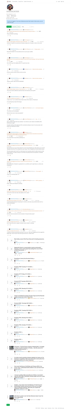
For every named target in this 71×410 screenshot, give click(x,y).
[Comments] (11, 297)
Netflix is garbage (39, 180)
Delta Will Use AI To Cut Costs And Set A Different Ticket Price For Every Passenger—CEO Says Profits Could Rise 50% (25, 60)
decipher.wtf (16, 275)
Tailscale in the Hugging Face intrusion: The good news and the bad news (19, 145)
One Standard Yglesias (39, 107)
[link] (38, 31)
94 (15, 371)
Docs (53, 408)
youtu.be (15, 241)
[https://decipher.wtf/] (11, 268)
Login (59, 1)
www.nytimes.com (17, 282)
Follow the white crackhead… (37, 69)
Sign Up (62, 1)
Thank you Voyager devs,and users (13, 221)
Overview (9, 26)
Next (8, 404)
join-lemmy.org (61, 408)
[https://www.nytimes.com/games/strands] (11, 283)
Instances (49, 408)
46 (15, 354)
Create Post (20, 1)
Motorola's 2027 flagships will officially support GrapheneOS (17, 41)
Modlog (42, 408)
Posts (19, 26)
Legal (46, 408)
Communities (14, 1)
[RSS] (33, 26)
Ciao (36, 119)
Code (56, 408)
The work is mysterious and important (13, 98)
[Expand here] (11, 397)
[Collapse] (8, 30)
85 (15, 255)
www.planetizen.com (17, 350)
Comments (14, 26)
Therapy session (37, 49)
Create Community (27, 1)
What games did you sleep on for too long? (14, 200)
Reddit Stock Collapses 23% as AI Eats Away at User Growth (17, 191)
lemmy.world (16, 251)
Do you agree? (38, 171)
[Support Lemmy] (32, 1)
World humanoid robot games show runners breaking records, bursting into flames (21, 31)
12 (15, 285)
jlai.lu (9, 1)
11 (15, 244)
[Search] (56, 1)
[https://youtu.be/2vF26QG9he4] (11, 240)
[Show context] (36, 31)
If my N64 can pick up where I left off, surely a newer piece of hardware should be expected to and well (24, 210)
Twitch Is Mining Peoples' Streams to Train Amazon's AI (16, 89)
